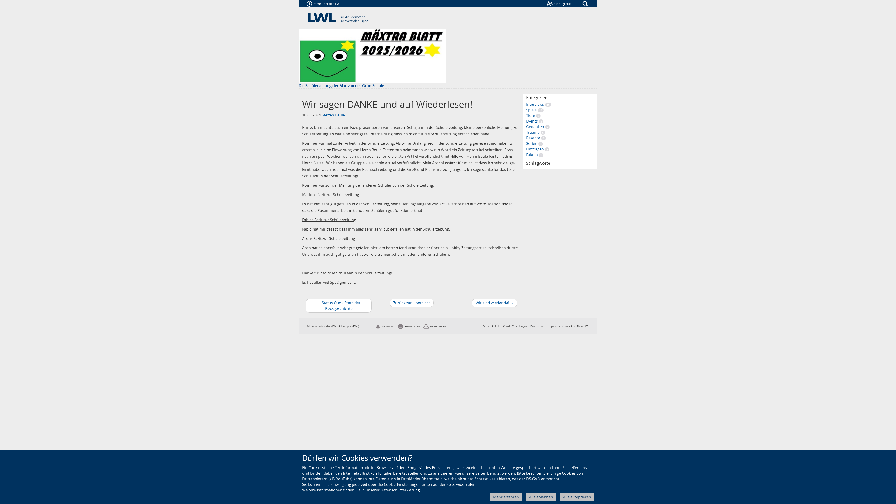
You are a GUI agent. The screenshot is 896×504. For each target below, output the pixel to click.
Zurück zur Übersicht (411, 302)
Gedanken (535, 126)
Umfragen (535, 149)
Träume (533, 132)
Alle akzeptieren (577, 497)
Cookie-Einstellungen (515, 326)
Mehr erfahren (506, 497)
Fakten (532, 154)
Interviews (535, 104)
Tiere (530, 115)
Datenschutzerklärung (400, 490)
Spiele (531, 109)
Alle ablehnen (541, 497)
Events (532, 121)
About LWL (583, 326)
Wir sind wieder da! (496, 303)
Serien (531, 143)
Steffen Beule (333, 115)
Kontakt (569, 326)
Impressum (554, 326)
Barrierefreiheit (491, 326)
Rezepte (533, 137)
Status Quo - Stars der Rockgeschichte (344, 306)
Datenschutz (537, 326)
